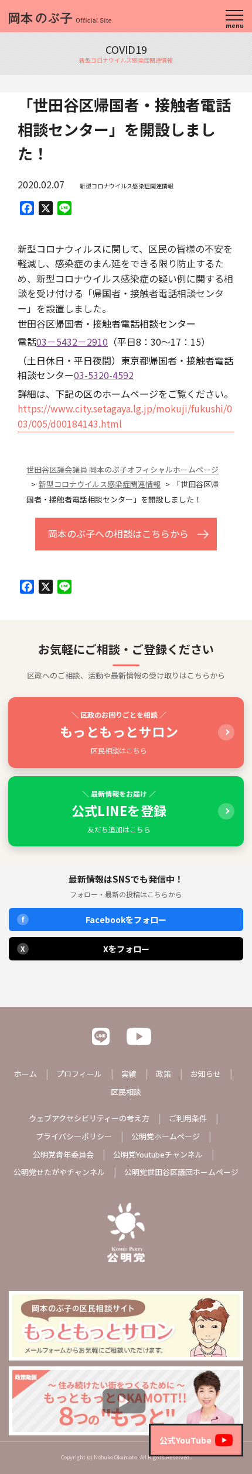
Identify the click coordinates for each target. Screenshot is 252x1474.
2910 (97, 342)
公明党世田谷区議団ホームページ (181, 1171)
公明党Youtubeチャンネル (158, 1154)
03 (41, 342)
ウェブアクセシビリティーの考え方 (89, 1118)
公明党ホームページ (165, 1136)
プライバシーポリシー (74, 1136)
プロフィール (79, 1073)
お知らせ (205, 1073)
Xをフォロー (85, 949)
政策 (163, 1073)
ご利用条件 (188, 1118)
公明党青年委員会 (63, 1154)
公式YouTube (185, 1440)
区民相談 (126, 1091)
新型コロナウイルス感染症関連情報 (126, 185)
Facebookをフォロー (94, 919)
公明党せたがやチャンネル (59, 1171)
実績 (129, 1073)
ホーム (25, 1073)
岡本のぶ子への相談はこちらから (118, 533)
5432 (66, 342)
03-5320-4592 (104, 375)
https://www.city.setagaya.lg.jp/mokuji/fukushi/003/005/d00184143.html (125, 416)
